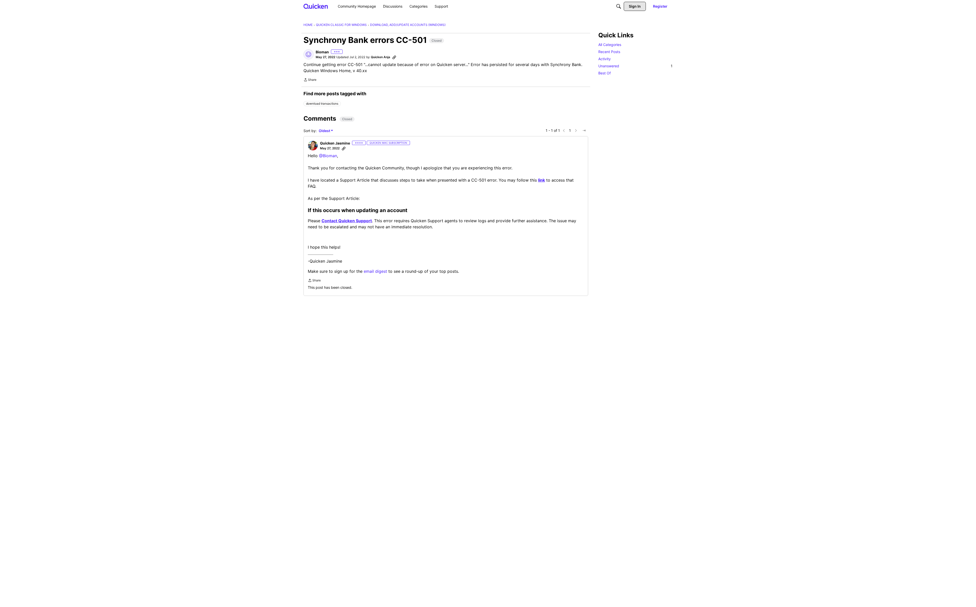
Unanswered (635, 66)
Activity (604, 59)
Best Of (604, 73)
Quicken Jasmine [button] (335, 143)
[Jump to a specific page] (584, 130)
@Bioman (328, 155)
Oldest (325, 131)
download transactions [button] (322, 103)
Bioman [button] (322, 52)
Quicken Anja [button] (380, 57)
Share (309, 80)
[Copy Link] (394, 57)
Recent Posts (609, 52)
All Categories (609, 44)
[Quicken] (315, 6)
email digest (375, 271)
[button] (308, 54)
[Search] (618, 6)
